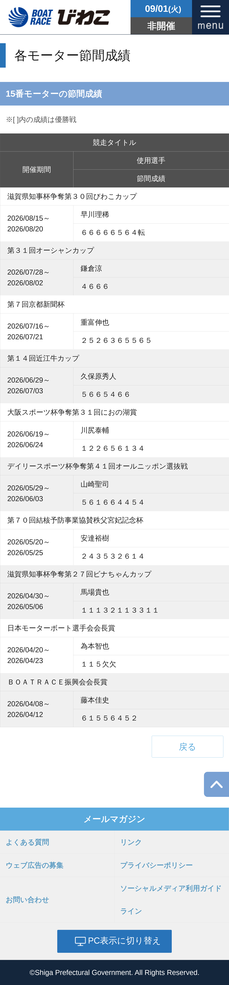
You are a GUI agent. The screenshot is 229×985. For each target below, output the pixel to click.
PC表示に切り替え (124, 940)
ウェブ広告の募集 (34, 865)
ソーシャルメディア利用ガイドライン (171, 899)
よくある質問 (27, 842)
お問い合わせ (27, 900)
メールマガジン (114, 819)
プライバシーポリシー (156, 865)
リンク (131, 842)
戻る (187, 747)
